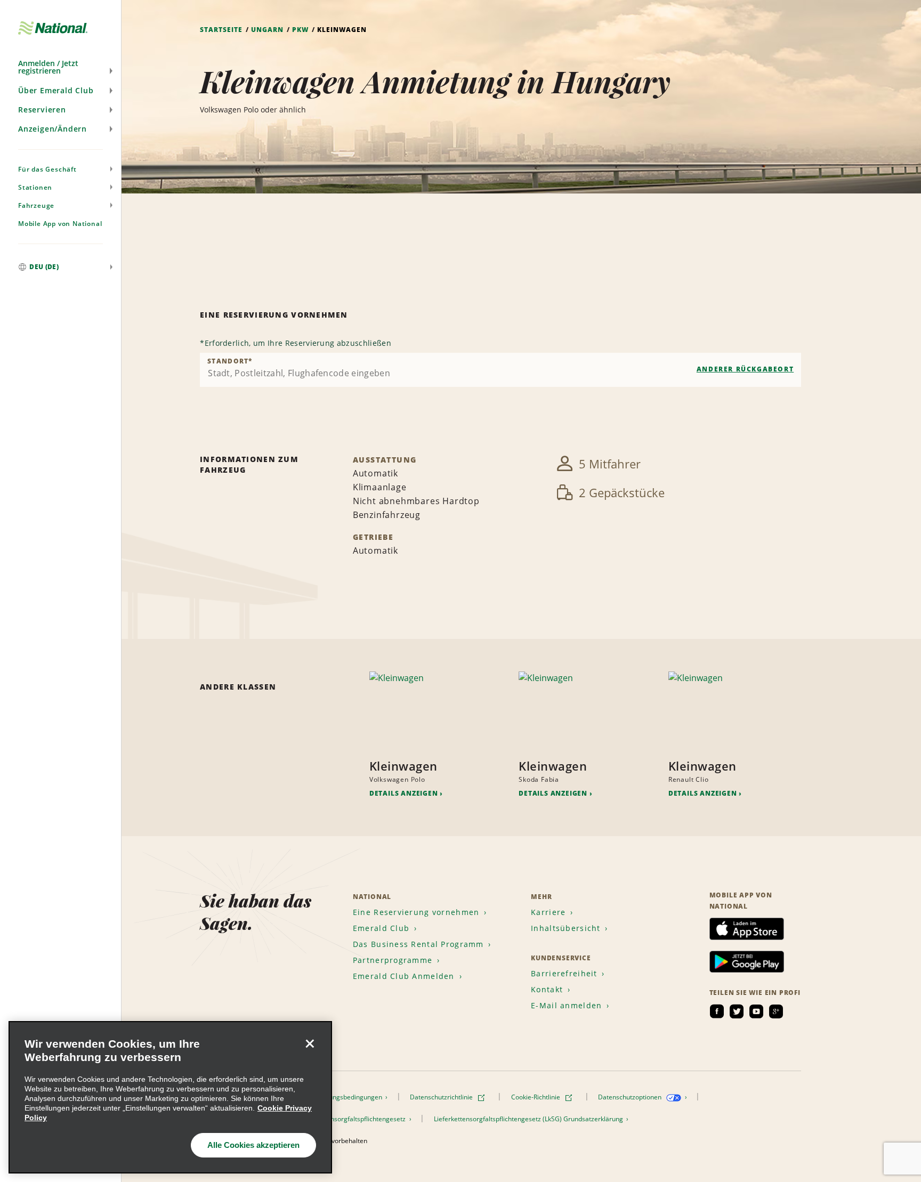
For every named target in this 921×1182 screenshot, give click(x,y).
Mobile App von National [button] (60, 223)
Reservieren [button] (42, 109)
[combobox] (500, 370)
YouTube (756, 1011)
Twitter (736, 1011)
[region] (170, 1097)
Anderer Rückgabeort (745, 369)
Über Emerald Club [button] (56, 90)
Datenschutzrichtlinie (442, 1097)
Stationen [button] (35, 187)
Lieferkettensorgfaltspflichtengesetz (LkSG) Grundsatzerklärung (529, 1118)
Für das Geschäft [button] (47, 169)
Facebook (716, 1011)
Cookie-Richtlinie (536, 1097)
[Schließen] (309, 1043)
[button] (60, 67)
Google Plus (776, 1011)
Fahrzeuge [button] (36, 205)
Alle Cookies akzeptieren (253, 1144)
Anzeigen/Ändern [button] (52, 129)
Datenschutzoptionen (630, 1097)
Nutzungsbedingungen (349, 1097)
